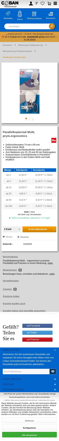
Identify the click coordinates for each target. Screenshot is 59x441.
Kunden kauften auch (14, 303)
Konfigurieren (29, 428)
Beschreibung (10, 257)
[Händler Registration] (36, 3)
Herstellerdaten (11, 281)
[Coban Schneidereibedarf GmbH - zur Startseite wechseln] (10, 4)
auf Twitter (32, 332)
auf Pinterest (33, 339)
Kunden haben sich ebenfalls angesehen (24, 311)
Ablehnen (29, 421)
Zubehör (9, 289)
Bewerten (24, 237)
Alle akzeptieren (29, 435)
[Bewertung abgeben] (4, 140)
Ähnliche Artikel (11, 296)
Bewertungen (10, 270)
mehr (50, 263)
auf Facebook (33, 326)
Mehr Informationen (47, 414)
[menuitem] (30, 4)
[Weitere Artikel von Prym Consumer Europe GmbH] (53, 140)
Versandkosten (43, 394)
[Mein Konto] (30, 4)
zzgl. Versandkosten (33, 215)
